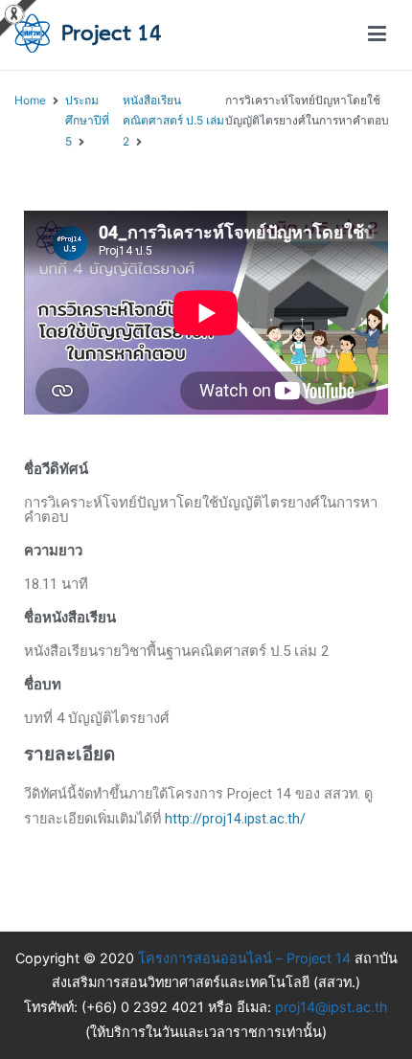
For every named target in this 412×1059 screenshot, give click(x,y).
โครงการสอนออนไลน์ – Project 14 (244, 958)
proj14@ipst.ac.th (331, 1007)
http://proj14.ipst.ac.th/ (235, 819)
